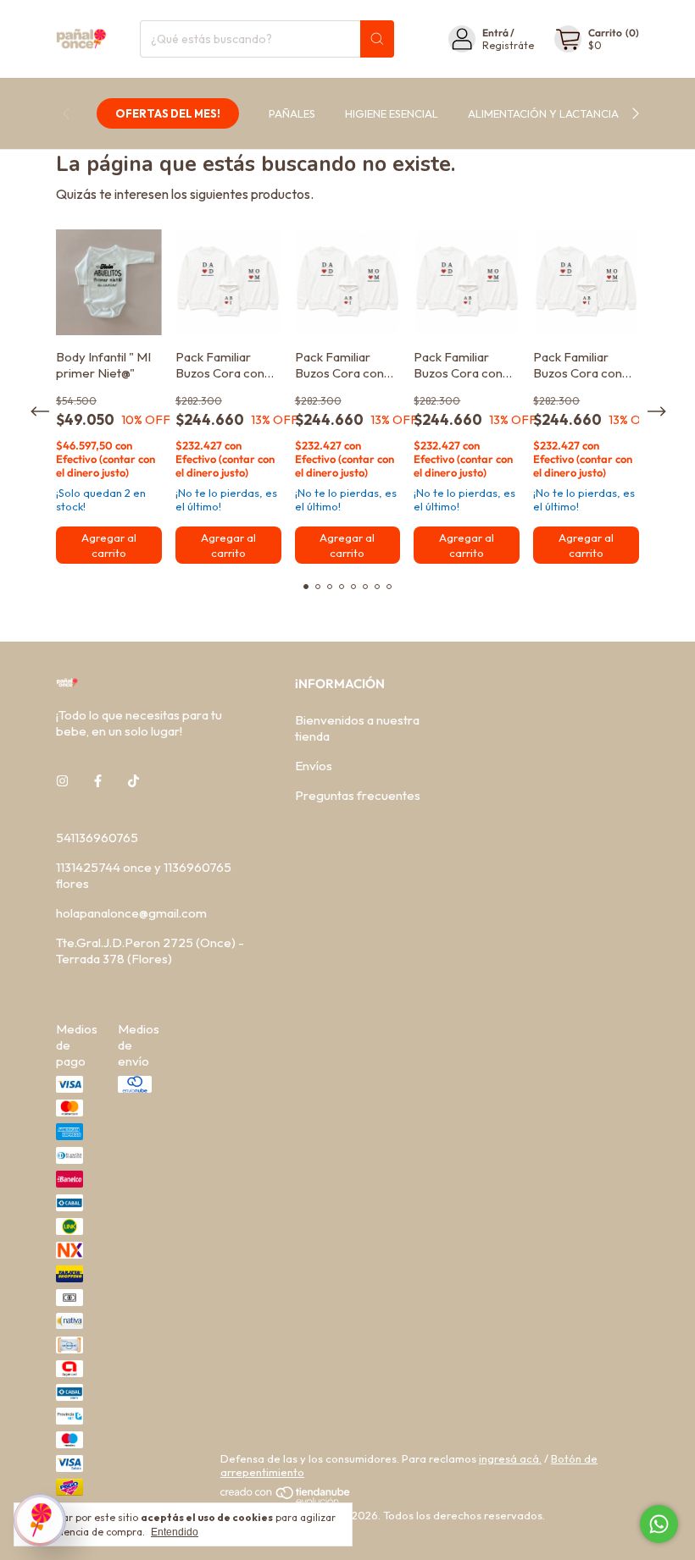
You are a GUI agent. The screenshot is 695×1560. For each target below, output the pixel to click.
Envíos (313, 766)
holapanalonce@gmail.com (131, 913)
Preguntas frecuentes (357, 795)
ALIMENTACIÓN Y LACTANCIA (543, 113)
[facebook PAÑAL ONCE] (98, 781)
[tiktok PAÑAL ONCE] (133, 781)
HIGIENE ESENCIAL (391, 113)
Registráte (508, 45)
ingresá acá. (510, 1458)
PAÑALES (292, 113)
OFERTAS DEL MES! (167, 113)
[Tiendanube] (286, 1501)
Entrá (495, 32)
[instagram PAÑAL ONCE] (62, 781)
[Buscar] (377, 39)
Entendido (174, 1532)
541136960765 (97, 838)
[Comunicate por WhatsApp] (659, 1524)
